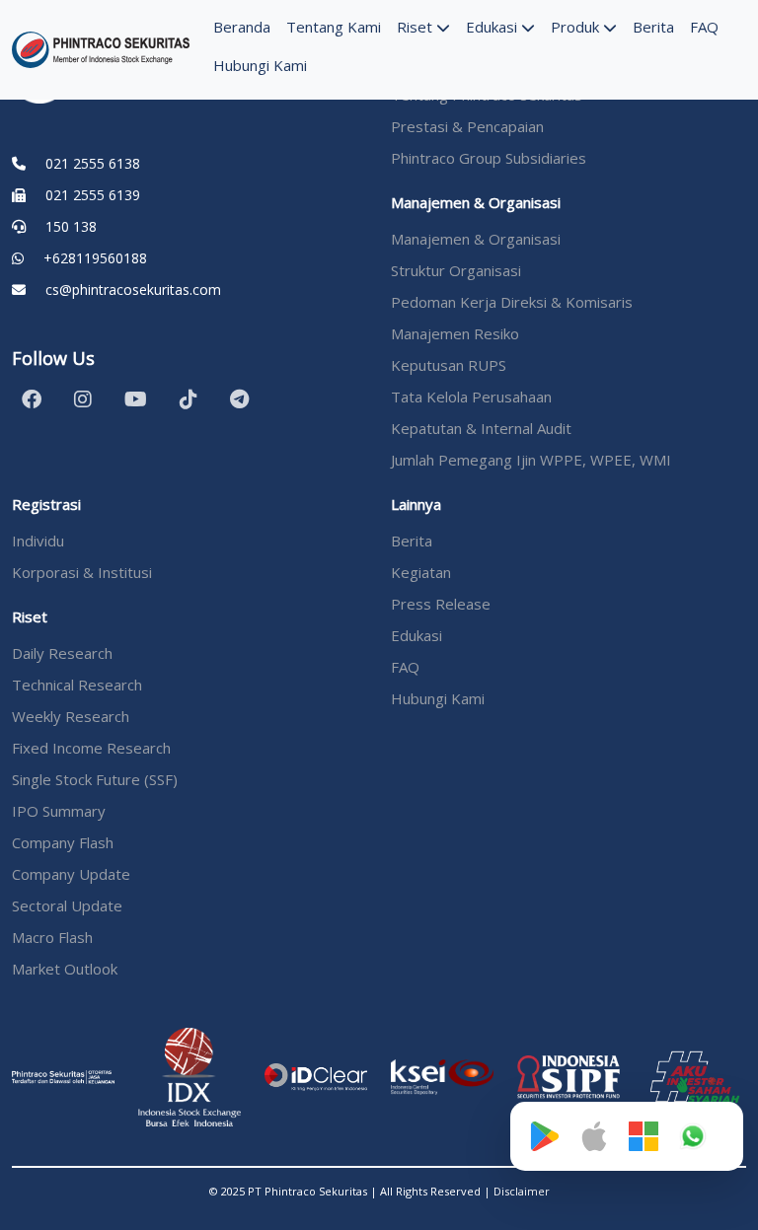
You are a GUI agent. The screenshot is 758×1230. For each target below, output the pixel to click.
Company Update (71, 874)
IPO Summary (59, 811)
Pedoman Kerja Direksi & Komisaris (512, 302)
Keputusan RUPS (448, 365)
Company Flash (63, 842)
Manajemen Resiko (455, 333)
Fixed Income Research (91, 748)
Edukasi (493, 26)
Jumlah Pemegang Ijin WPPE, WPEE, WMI (531, 460)
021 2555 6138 (92, 163)
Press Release (441, 604)
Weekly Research (70, 716)
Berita (653, 26)
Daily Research (62, 653)
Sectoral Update (67, 905)
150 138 (71, 226)
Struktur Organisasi (456, 270)
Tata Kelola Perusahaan (471, 396)
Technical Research (77, 684)
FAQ (704, 26)
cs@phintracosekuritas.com (133, 289)
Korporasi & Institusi (82, 572)
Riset (416, 26)
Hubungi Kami (260, 65)
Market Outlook (64, 968)
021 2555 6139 (92, 194)
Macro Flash (52, 937)
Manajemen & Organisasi (476, 239)
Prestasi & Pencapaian (467, 126)
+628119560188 (95, 258)
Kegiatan (421, 572)
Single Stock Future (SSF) (95, 779)
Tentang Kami (333, 26)
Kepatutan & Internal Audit (481, 428)
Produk (577, 26)
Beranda (241, 26)
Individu (38, 540)
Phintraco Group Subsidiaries (488, 158)
